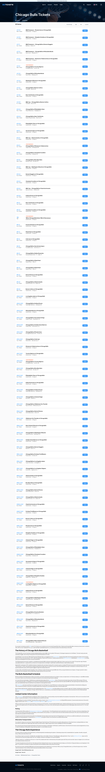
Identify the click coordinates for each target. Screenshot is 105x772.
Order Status (52, 765)
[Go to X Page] (89, 765)
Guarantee (64, 765)
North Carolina (56, 656)
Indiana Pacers (20, 685)
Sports (44, 4)
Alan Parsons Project (78, 736)
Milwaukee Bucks (49, 688)
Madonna (43, 701)
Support (89, 4)
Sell (75, 765)
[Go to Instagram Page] (80, 765)
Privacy (75, 769)
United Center (19, 696)
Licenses (65, 769)
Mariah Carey (49, 701)
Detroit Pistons (52, 680)
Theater (56, 4)
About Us (69, 765)
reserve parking (38, 717)
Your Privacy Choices (85, 769)
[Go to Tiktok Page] (83, 765)
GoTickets (17, 755)
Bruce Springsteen (36, 701)
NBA (30, 646)
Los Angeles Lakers (80, 658)
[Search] (84, 5)
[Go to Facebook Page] (86, 765)
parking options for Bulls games (36, 711)
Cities (61, 4)
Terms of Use (69, 769)
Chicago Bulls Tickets (36, 755)
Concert (50, 4)
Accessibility (60, 769)
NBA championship (67, 658)
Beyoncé (29, 701)
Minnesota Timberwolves (22, 689)
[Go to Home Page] (7, 4)
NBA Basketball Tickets (25, 755)
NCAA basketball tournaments (54, 700)
